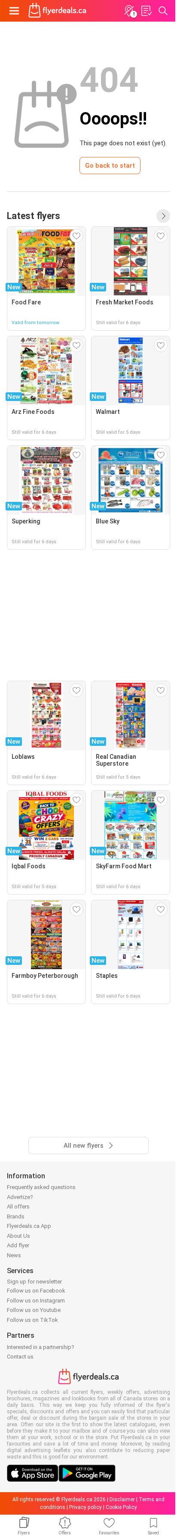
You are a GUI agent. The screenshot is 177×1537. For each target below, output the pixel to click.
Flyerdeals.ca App (29, 1226)
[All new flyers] (163, 216)
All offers (18, 1206)
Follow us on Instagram (36, 1300)
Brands (15, 1216)
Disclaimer (122, 1499)
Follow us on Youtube (34, 1310)
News (14, 1255)
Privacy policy (85, 1507)
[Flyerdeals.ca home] (57, 11)
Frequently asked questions (41, 1187)
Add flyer (18, 1245)
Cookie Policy (121, 1507)
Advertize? (20, 1197)
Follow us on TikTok (32, 1320)
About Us (18, 1236)
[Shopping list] (146, 11)
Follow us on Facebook (36, 1290)
